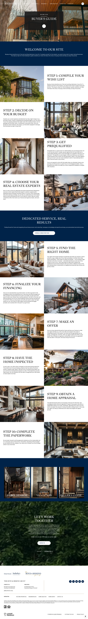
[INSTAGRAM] (73, 581)
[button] (44, 233)
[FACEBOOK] (70, 581)
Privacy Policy (80, 614)
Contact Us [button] (60, 596)
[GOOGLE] (79, 581)
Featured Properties (21, 596)
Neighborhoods (32, 596)
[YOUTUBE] (76, 581)
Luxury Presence (58, 614)
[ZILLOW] (82, 581)
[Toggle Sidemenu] (82, 3)
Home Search (52, 596)
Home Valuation (54, 3)
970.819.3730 (70, 3)
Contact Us (62, 3)
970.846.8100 (12, 588)
